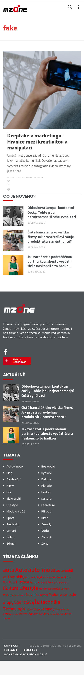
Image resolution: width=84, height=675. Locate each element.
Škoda (42, 614)
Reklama (11, 650)
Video (10, 537)
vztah (66, 609)
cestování (53, 577)
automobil (64, 570)
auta (8, 570)
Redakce (30, 650)
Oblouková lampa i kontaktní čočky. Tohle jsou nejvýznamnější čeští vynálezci (52, 212)
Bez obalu (48, 466)
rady (63, 594)
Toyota (37, 609)
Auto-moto (15, 466)
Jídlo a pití (14, 499)
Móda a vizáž (16, 511)
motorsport (46, 589)
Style (44, 518)
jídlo (42, 582)
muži (66, 589)
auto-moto (41, 570)
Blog (9, 473)
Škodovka (65, 614)
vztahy (7, 614)
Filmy (10, 486)
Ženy (44, 544)
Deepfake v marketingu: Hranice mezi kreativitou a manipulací (37, 141)
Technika (13, 524)
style (33, 602)
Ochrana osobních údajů (25, 654)
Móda (6, 595)
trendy (48, 609)
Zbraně (46, 537)
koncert (63, 582)
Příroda (46, 511)
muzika (58, 589)
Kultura (46, 499)
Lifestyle (12, 505)
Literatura (48, 505)
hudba (34, 582)
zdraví (23, 614)
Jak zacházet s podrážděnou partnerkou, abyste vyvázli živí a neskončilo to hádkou (50, 261)
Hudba (46, 492)
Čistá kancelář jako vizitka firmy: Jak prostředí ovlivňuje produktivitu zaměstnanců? (51, 237)
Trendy (46, 524)
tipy (29, 609)
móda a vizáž (17, 595)
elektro (66, 577)
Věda (45, 531)
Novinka (32, 594)
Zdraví (11, 544)
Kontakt (11, 645)
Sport (10, 518)
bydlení (41, 577)
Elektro (46, 479)
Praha (53, 595)
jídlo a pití (51, 582)
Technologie (14, 609)
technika (50, 602)
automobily (13, 577)
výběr (15, 614)
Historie (46, 486)
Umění (11, 531)
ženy (6, 618)
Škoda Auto (53, 614)
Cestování (14, 479)
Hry (9, 492)
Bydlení (46, 473)
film (5, 582)
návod (44, 595)
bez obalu (30, 577)
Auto (21, 570)
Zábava (33, 614)
